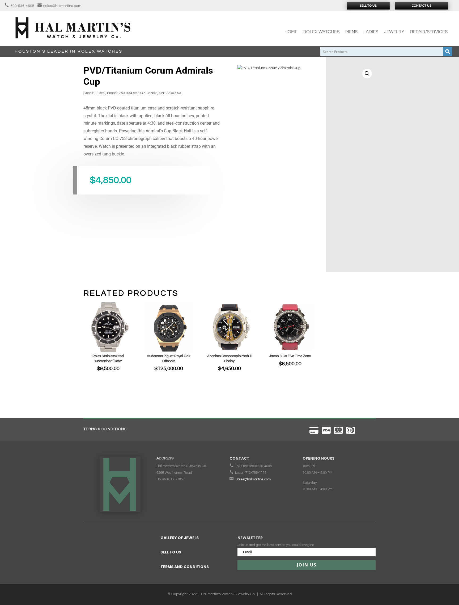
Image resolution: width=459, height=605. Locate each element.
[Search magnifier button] (447, 51)
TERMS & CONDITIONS (105, 429)
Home (291, 31)
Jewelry (394, 31)
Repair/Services (429, 31)
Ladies (370, 31)
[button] (367, 73)
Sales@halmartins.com (253, 479)
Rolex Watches (321, 31)
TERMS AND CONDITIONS (184, 566)
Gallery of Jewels (179, 537)
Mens (351, 31)
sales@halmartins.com (62, 6)
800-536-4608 (22, 6)
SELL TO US (170, 552)
